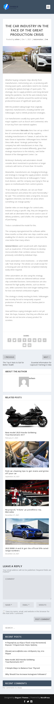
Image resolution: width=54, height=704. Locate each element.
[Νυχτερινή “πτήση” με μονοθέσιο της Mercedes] (27, 493)
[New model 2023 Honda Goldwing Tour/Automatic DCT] (27, 416)
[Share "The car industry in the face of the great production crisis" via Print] (29, 345)
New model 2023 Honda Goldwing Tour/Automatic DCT (20, 433)
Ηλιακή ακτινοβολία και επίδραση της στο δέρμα (24, 652)
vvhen (17, 39)
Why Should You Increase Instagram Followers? (25, 674)
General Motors (11, 246)
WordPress (45, 697)
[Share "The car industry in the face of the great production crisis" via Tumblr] (24, 340)
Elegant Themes (21, 697)
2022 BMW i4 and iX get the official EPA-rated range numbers (26, 549)
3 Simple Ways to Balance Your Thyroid (22, 668)
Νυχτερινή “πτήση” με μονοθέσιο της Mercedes (23, 510)
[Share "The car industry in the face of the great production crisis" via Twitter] (14, 340)
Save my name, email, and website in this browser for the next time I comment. (26, 612)
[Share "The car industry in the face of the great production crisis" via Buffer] (39, 340)
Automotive (38, 39)
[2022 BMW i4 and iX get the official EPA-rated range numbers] (27, 531)
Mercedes (24, 130)
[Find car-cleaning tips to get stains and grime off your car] (27, 454)
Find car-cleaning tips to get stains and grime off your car (27, 472)
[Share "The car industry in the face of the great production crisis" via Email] (24, 345)
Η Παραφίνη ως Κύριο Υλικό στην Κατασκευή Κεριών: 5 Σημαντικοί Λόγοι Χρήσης (25, 643)
